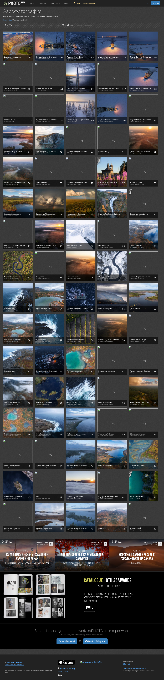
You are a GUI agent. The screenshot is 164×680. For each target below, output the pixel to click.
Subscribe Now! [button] (67, 641)
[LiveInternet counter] (10, 667)
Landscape (41, 26)
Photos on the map (67, 668)
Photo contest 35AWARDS (14, 665)
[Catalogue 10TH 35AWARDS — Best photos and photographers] (34, 596)
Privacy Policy (38, 670)
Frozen (25, 26)
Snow (50, 26)
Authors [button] (42, 3)
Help (66, 672)
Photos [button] (31, 3)
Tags (10, 20)
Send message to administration (134, 668)
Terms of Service (48, 670)
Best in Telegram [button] (96, 641)
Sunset (57, 26)
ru (129, 663)
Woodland (88, 26)
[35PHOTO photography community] (14, 3)
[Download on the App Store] (69, 662)
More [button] (66, 3)
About (60, 672)
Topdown (68, 25)
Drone (17, 26)
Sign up (156, 3)
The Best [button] (55, 3)
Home (5, 20)
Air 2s (8, 25)
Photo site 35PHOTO (14, 662)
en (124, 663)
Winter (79, 26)
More (89, 608)
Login (146, 3)
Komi (32, 26)
